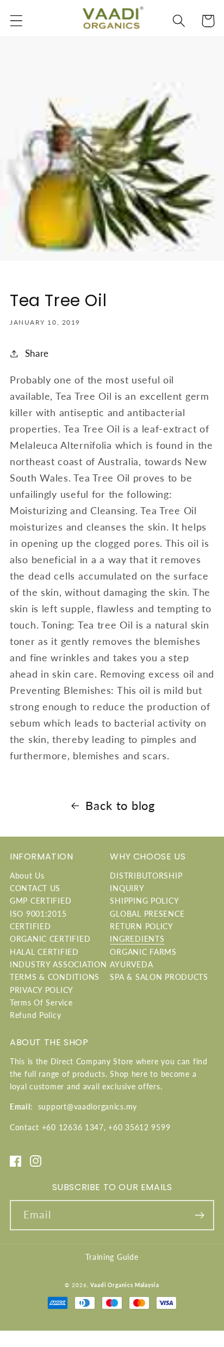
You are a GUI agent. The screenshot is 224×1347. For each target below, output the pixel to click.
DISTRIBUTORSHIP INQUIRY (146, 882)
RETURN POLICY (141, 926)
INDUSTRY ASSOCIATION (58, 964)
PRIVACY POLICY (41, 990)
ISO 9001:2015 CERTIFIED (38, 920)
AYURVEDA (131, 964)
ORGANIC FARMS (143, 951)
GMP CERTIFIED (40, 900)
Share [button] (37, 353)
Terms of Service (41, 1002)
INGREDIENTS (137, 938)
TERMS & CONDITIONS (54, 977)
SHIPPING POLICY (144, 900)
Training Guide (111, 1256)
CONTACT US (35, 888)
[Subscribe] (199, 1215)
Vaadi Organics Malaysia (124, 1285)
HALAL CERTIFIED (44, 951)
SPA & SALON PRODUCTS (159, 977)
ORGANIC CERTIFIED (50, 938)
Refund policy (35, 1015)
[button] (16, 21)
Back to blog (120, 806)
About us (27, 875)
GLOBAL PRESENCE (147, 913)
